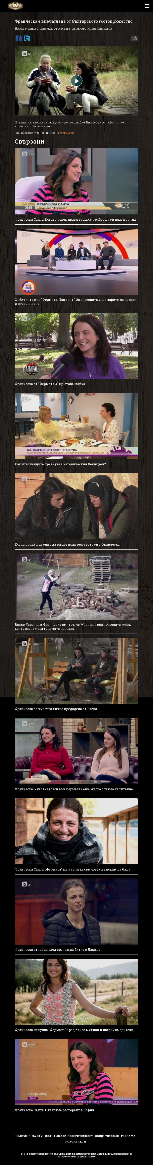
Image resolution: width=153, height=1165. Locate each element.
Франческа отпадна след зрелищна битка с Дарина (57, 950)
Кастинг (23, 1136)
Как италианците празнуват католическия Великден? (60, 464)
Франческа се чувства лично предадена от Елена (56, 709)
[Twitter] (26, 38)
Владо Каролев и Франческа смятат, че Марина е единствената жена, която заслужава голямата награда (73, 627)
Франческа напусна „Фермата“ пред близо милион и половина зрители (74, 1030)
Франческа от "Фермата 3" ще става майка (50, 384)
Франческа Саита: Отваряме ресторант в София (54, 1110)
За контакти (75, 1141)
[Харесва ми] (133, 38)
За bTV (37, 1136)
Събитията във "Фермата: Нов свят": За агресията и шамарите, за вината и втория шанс (75, 302)
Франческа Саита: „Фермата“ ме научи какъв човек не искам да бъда (72, 869)
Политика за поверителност (69, 1136)
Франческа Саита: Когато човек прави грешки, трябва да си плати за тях (75, 219)
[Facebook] (18, 38)
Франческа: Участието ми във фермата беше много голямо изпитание (74, 789)
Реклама (128, 1136)
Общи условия (107, 1136)
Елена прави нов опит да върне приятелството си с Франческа (67, 544)
